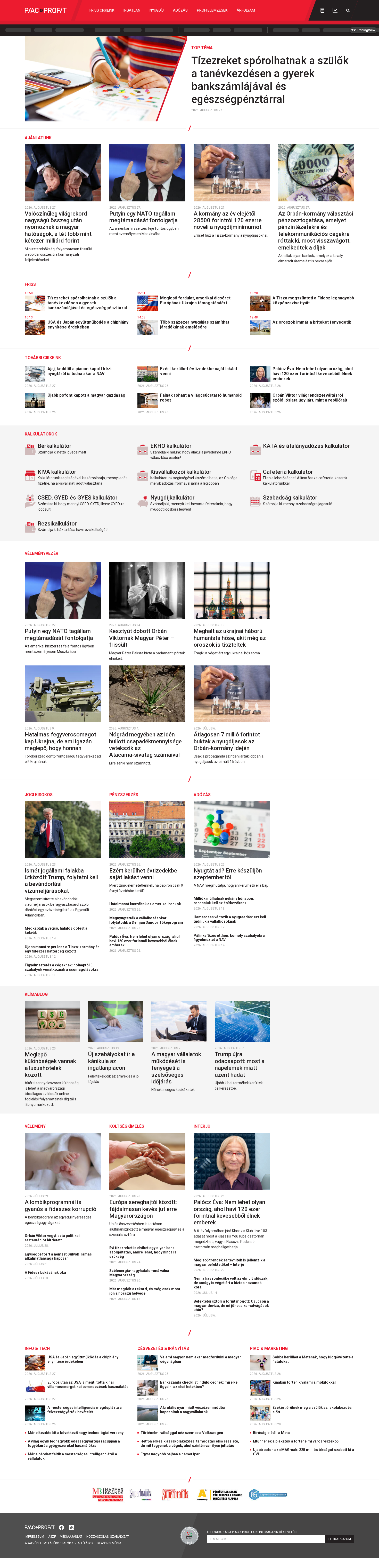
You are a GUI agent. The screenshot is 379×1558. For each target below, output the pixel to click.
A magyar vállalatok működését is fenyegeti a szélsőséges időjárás (176, 1068)
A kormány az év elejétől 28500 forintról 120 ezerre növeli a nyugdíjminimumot (228, 220)
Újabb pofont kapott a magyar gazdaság (86, 395)
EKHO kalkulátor (171, 446)
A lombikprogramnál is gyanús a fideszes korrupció (61, 1205)
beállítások (83, 1543)
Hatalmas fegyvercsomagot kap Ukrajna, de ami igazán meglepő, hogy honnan (60, 741)
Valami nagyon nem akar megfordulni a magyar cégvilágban (200, 1359)
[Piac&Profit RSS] (71, 1526)
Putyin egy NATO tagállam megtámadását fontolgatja (144, 217)
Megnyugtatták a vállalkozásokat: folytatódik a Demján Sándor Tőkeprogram (146, 920)
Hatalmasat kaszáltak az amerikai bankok (145, 904)
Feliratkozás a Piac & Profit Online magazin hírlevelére (252, 1532)
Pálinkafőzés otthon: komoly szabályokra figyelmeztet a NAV (229, 937)
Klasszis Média (109, 1543)
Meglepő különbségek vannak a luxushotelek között (50, 1064)
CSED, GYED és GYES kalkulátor (78, 497)
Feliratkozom (339, 1539)
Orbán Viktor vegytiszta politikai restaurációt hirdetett (52, 1238)
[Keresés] (348, 10)
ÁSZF (52, 1536)
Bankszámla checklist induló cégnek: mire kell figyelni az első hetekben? (200, 1384)
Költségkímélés (126, 1126)
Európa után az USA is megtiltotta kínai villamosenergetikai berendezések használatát (88, 1384)
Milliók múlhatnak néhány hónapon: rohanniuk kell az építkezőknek (224, 900)
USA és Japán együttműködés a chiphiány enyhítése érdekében (87, 325)
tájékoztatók (59, 1543)
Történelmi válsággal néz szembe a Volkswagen (182, 1433)
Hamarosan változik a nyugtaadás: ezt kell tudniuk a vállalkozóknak (230, 919)
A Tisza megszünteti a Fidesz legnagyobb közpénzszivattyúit (313, 300)
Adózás (180, 10)
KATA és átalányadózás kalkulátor (306, 446)
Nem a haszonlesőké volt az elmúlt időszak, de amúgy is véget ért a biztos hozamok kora (231, 1282)
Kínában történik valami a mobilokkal (304, 1382)
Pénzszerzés (123, 794)
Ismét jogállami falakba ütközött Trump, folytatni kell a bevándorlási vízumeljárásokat (61, 880)
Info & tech (37, 1348)
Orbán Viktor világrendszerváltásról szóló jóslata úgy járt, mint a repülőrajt (310, 398)
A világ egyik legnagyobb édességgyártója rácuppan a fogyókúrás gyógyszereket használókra (74, 1443)
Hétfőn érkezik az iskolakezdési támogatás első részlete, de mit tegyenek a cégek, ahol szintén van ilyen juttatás (190, 1443)
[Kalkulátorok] (322, 10)
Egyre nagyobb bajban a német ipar (170, 1454)
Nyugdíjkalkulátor (172, 497)
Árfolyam (246, 10)
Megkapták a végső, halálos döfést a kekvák (56, 930)
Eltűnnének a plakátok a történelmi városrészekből (296, 1441)
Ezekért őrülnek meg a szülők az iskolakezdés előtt (312, 1409)
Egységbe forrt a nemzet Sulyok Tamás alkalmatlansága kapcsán (58, 1256)
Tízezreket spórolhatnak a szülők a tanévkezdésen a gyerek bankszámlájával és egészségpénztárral (270, 79)
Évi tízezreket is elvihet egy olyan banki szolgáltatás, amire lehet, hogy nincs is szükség (142, 1252)
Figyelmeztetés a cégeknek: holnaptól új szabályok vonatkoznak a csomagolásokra (62, 967)
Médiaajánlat (71, 1536)
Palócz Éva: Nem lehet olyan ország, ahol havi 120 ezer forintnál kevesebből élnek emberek (313, 373)
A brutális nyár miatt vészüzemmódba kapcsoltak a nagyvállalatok (192, 1409)
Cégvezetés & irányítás (163, 1348)
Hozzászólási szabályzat (107, 1536)
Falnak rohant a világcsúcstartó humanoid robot (201, 398)
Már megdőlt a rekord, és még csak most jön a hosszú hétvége (144, 1291)
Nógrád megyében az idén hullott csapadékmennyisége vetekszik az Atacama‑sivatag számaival (145, 744)
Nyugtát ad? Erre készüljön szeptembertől (228, 873)
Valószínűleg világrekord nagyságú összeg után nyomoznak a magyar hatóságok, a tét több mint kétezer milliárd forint (58, 227)
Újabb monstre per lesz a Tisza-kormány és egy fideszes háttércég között (62, 949)
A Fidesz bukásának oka (46, 1272)
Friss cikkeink (101, 10)
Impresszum (34, 1536)
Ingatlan (131, 10)
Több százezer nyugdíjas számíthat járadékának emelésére (194, 325)
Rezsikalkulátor (57, 523)
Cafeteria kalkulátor (288, 472)
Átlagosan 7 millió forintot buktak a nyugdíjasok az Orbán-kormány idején (227, 741)
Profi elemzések (212, 10)
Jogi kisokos (39, 794)
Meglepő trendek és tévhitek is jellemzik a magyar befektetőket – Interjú (229, 1262)
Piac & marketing (269, 1348)
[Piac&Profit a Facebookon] (62, 1526)
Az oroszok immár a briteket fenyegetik (312, 322)
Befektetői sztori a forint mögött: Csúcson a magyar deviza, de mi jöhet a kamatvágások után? (231, 1305)
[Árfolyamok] (335, 10)
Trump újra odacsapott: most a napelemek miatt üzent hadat (240, 1064)
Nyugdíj (157, 10)
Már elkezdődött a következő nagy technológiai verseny (75, 1433)
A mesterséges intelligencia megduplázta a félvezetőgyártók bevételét (84, 1409)
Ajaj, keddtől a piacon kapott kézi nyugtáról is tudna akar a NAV (79, 371)
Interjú (202, 1126)
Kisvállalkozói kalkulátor (180, 472)
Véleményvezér (41, 553)
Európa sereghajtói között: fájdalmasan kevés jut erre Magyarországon (143, 1209)
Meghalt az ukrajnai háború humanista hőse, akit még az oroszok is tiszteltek (230, 638)
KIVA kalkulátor (57, 472)
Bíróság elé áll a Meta (271, 1433)
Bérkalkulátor (54, 446)
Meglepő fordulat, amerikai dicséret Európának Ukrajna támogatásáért (195, 300)
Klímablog (36, 994)
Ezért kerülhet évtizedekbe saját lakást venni (198, 371)
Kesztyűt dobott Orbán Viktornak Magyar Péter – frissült (141, 638)
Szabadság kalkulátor (290, 497)
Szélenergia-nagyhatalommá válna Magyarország (139, 1273)
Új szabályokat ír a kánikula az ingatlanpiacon (111, 1061)
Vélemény (35, 1126)
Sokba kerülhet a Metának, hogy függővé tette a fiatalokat (313, 1359)
